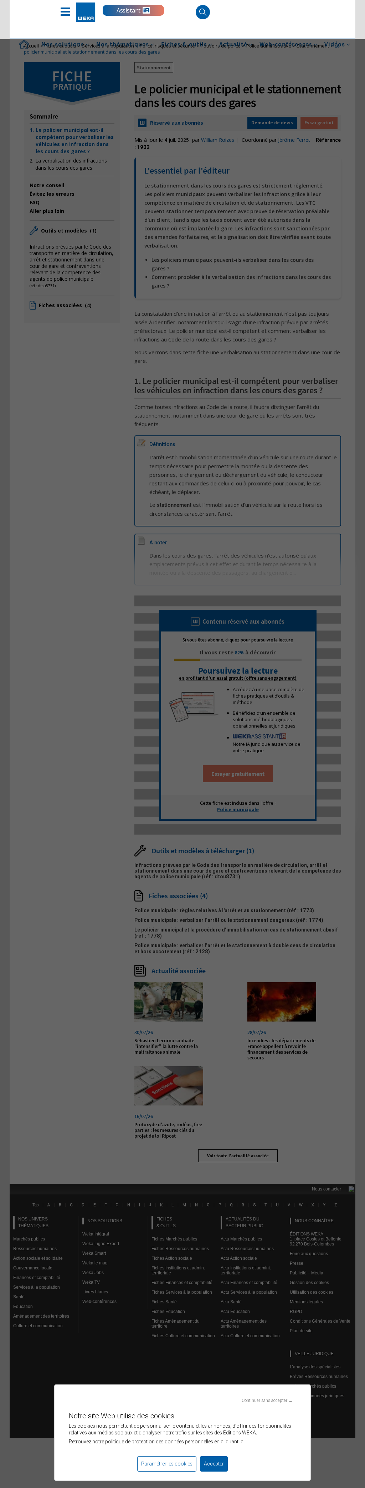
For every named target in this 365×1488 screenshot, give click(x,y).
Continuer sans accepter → (267, 1400)
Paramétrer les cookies (166, 1463)
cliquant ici (233, 1441)
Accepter (214, 1463)
